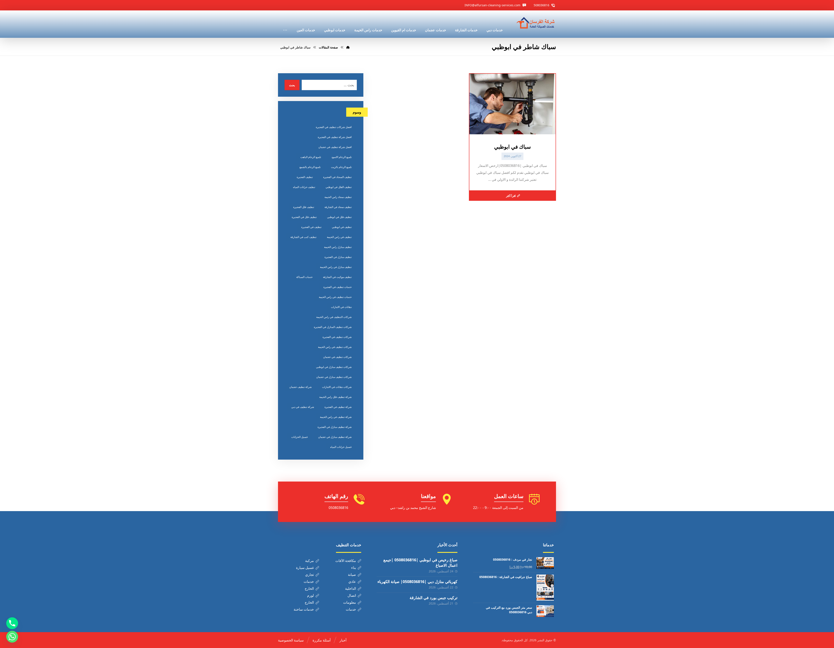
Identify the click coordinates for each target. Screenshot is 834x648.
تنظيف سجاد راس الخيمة (338, 197)
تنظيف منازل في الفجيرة (338, 257)
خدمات (309, 581)
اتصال (352, 595)
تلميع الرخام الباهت (310, 157)
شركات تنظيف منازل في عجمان (334, 377)
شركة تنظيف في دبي (302, 407)
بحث (292, 85)
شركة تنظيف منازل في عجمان (335, 437)
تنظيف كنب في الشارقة (303, 237)
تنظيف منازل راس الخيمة (338, 247)
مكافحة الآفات (345, 560)
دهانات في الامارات (341, 307)
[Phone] (12, 623)
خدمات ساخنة (304, 609)
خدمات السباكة (304, 277)
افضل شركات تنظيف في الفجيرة (334, 127)
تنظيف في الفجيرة (311, 227)
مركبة (309, 560)
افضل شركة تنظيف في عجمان (335, 147)
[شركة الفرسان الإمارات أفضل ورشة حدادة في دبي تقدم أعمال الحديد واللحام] (536, 23)
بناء (353, 567)
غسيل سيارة (305, 567)
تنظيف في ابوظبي (342, 227)
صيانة (352, 574)
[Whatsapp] (12, 637)
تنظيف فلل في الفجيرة (304, 217)
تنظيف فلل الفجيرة (303, 207)
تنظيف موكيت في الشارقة (337, 277)
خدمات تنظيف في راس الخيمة (335, 297)
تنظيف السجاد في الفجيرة (337, 177)
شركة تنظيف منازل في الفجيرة (335, 427)
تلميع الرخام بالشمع (310, 167)
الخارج (309, 588)
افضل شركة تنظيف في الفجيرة (335, 137)
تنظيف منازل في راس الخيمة (336, 267)
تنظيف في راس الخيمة (339, 237)
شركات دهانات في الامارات (337, 387)
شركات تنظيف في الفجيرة (337, 337)
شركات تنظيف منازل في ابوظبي (334, 367)
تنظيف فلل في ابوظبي (339, 217)
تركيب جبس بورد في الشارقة (433, 597)
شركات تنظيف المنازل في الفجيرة (333, 327)
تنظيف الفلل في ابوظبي (339, 187)
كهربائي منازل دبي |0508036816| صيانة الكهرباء (417, 581)
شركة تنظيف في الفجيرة (338, 407)
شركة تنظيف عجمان (300, 387)
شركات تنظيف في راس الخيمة (335, 347)
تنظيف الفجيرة (305, 177)
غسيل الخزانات (299, 437)
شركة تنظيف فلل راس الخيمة (335, 397)
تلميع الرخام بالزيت (341, 167)
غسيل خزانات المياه (341, 447)
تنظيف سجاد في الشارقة (338, 207)
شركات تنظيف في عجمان (337, 357)
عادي (352, 581)
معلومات (349, 602)
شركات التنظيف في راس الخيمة (334, 317)
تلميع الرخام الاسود (341, 157)
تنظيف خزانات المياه (304, 187)
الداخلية (350, 588)
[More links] (285, 24)
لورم (310, 595)
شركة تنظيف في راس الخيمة (336, 417)
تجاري (309, 574)
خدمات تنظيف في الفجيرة (337, 287)
